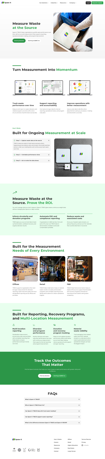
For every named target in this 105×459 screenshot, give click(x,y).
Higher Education (73, 445)
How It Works (58, 439)
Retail (69, 442)
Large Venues (72, 451)
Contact (56, 451)
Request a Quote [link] (97, 2)
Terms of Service (86, 439)
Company (56, 448)
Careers (56, 442)
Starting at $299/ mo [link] (34, 40)
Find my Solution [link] (19, 40)
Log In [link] (88, 2)
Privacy (84, 442)
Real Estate (71, 448)
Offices (70, 439)
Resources (57, 445)
